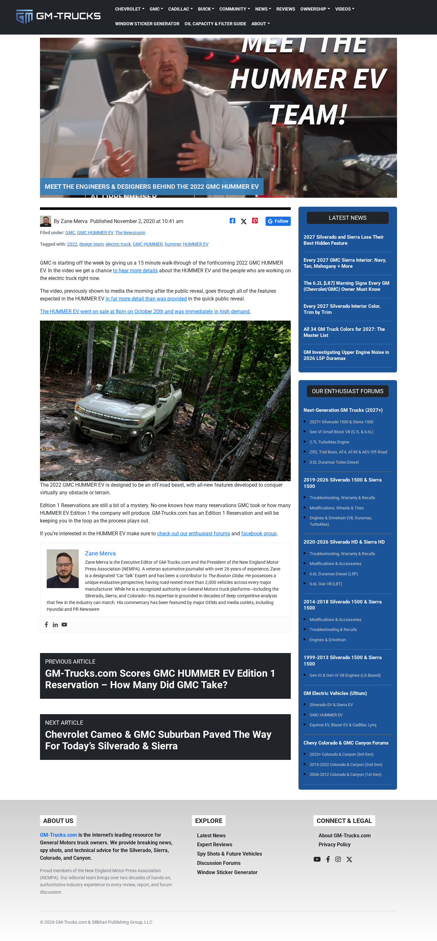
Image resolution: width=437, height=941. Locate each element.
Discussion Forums (219, 863)
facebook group (259, 533)
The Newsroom (130, 232)
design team (91, 244)
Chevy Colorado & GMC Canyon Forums (346, 743)
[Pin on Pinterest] (255, 221)
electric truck (118, 244)
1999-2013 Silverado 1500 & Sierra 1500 (343, 661)
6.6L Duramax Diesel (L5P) (334, 573)
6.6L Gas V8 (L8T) (326, 583)
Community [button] (232, 9)
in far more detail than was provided (146, 299)
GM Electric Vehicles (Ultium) (335, 693)
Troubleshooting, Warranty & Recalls (342, 497)
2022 (72, 244)
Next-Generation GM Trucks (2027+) (343, 410)
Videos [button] (343, 9)
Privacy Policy (335, 844)
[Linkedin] (55, 624)
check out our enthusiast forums (193, 533)
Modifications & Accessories (336, 563)
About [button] (258, 23)
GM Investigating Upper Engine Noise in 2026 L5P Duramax (346, 355)
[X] (349, 859)
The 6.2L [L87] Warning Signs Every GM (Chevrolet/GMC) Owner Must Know (346, 286)
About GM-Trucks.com (345, 836)
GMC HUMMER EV (95, 232)
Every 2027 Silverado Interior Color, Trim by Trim (342, 309)
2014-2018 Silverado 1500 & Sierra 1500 (343, 605)
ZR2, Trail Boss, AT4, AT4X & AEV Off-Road (348, 452)
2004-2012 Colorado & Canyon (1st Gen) (346, 774)
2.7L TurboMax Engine (329, 442)
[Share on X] (244, 221)
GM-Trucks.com (58, 835)
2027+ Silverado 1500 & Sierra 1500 (341, 421)
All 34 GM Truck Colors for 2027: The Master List (344, 332)
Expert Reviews (214, 844)
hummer (173, 244)
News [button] (261, 9)
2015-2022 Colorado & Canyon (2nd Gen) (346, 764)
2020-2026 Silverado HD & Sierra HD (344, 542)
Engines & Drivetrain (328, 639)
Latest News (211, 836)
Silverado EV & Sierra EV (331, 704)
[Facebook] (46, 624)
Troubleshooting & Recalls (333, 629)
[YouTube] (317, 859)
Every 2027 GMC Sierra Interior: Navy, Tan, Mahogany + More (345, 263)
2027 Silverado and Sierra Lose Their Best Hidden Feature (344, 240)
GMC (70, 232)
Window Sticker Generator (147, 23)
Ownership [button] (313, 9)
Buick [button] (204, 9)
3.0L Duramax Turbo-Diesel (334, 462)
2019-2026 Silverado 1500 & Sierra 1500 (343, 483)
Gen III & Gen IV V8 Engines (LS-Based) (345, 675)
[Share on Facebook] (232, 221)
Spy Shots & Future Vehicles (229, 854)
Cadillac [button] (178, 9)
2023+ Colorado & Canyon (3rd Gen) (342, 754)
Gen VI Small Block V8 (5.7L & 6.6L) (342, 431)
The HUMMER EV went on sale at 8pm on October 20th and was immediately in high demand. (145, 311)
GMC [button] (155, 9)
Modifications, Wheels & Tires (337, 508)
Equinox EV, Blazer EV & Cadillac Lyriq (343, 724)
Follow (281, 221)
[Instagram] (338, 859)
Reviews (285, 9)
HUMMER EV (196, 244)
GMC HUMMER (148, 244)
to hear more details (135, 270)
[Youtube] (64, 624)
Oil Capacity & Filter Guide (215, 23)
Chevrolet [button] (128, 9)
